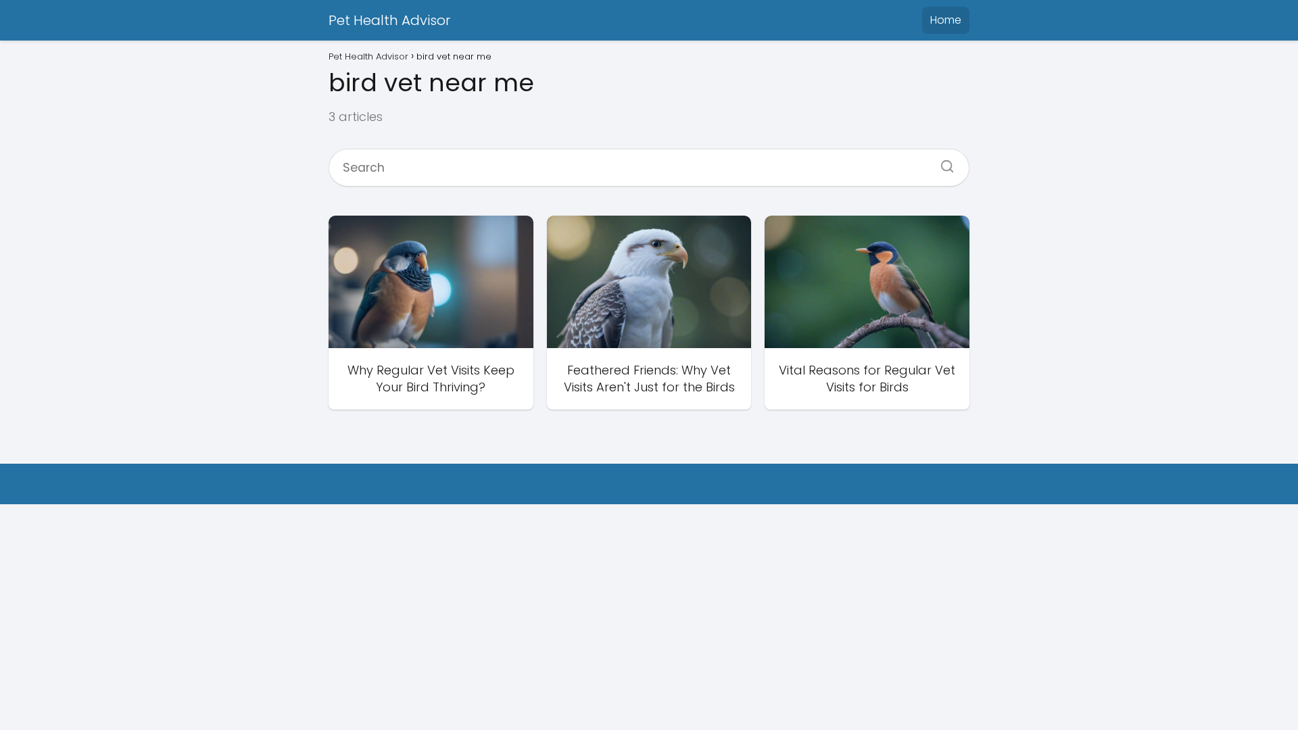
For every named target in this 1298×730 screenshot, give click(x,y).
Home (945, 20)
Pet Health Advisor (389, 20)
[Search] (942, 162)
